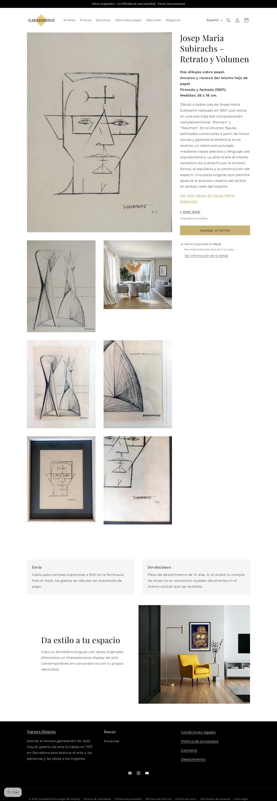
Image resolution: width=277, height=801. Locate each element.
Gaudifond (45, 799)
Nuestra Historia (41, 731)
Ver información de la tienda (206, 255)
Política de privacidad (199, 741)
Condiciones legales (198, 732)
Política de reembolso (97, 798)
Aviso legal (241, 798)
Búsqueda (111, 741)
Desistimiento (193, 760)
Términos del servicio (158, 798)
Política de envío (185, 798)
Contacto (189, 750)
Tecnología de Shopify (66, 799)
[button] (228, 20)
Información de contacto (215, 798)
